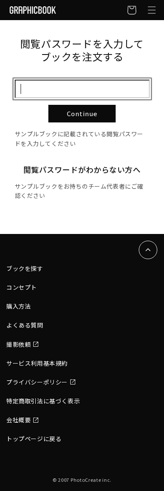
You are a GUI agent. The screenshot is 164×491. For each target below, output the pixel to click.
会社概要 (18, 420)
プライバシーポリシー (37, 382)
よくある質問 (24, 325)
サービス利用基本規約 (37, 363)
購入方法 (18, 306)
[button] (152, 10)
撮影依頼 (18, 344)
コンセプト (21, 287)
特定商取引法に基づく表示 (43, 401)
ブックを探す (24, 268)
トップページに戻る (33, 438)
